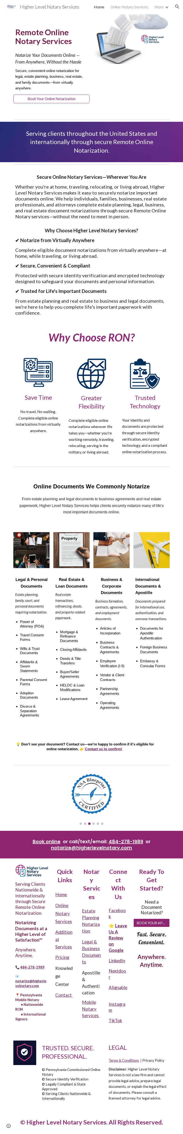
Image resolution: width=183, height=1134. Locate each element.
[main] (51, 31)
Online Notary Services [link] (129, 7)
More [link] (159, 7)
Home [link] (99, 7)
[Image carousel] (91, 799)
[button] (177, 6)
